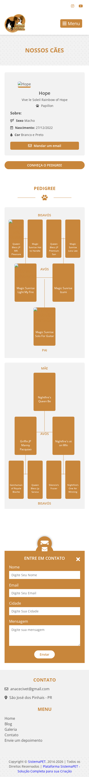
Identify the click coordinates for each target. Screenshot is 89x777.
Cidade (15, 603)
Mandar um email (47, 146)
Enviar (44, 654)
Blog (8, 723)
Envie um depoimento (23, 740)
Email (13, 585)
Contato (11, 734)
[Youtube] (81, 5)
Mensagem (18, 621)
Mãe (44, 368)
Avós (44, 269)
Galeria (11, 729)
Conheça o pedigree (44, 165)
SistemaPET (37, 761)
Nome (14, 567)
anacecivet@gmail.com (30, 688)
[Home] (12, 23)
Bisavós (44, 215)
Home (10, 718)
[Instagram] (72, 5)
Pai (44, 350)
